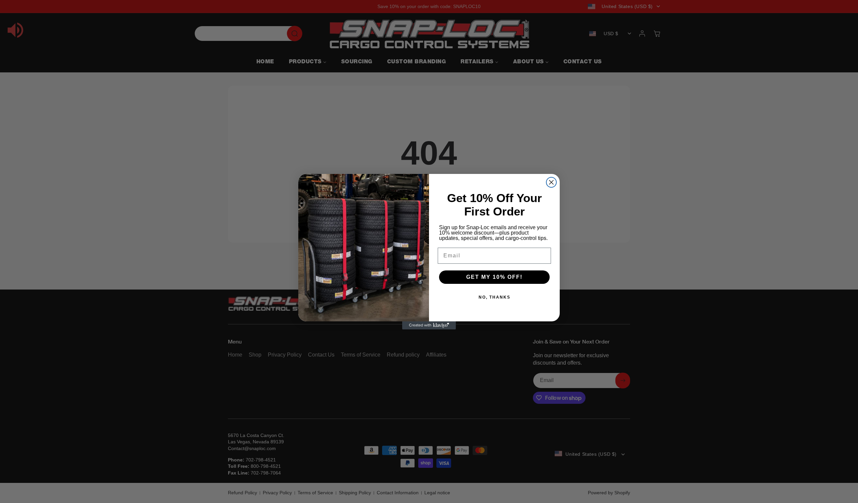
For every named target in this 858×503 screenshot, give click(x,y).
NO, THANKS (494, 297)
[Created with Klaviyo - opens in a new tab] (429, 325)
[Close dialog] (551, 182)
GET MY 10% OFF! (494, 277)
